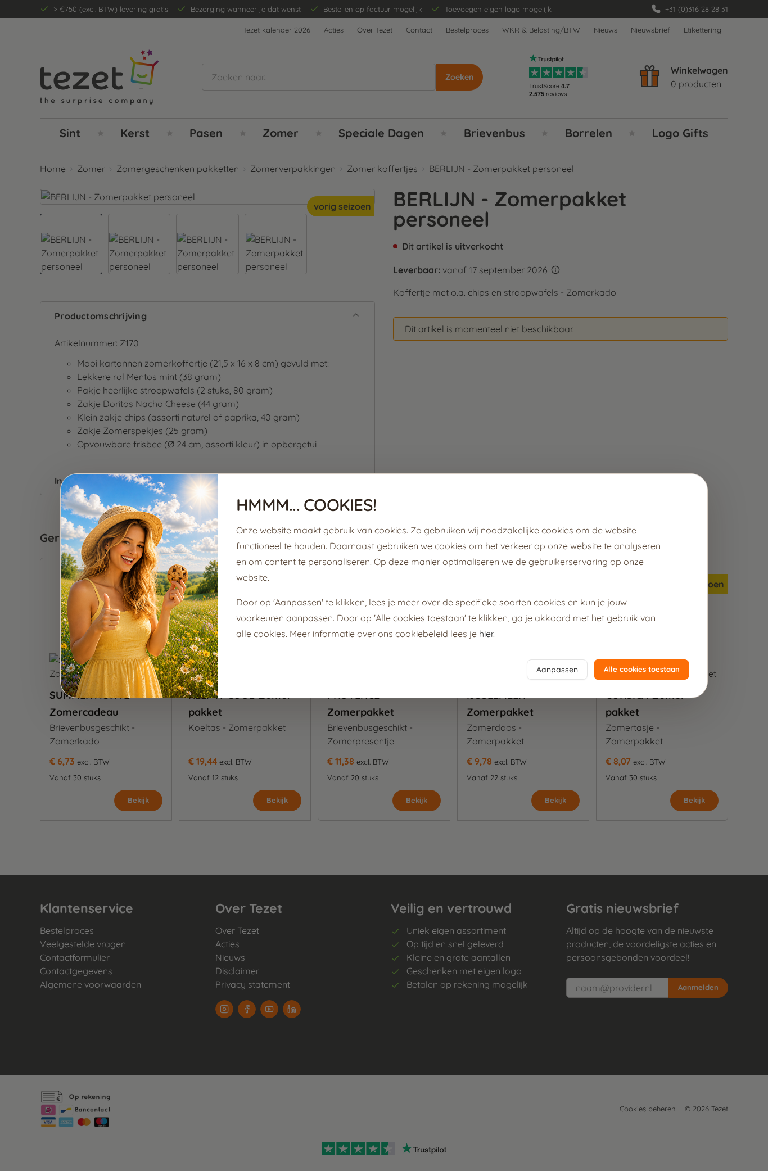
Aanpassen (557, 669)
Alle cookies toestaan (642, 668)
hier (486, 633)
